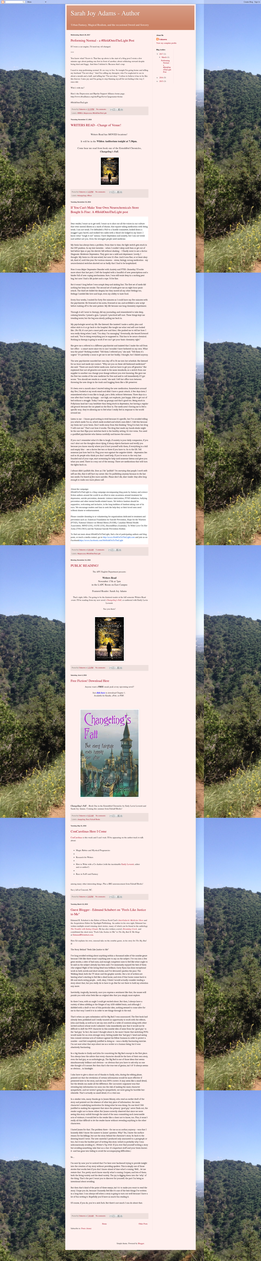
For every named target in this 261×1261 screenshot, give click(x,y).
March (164, 57)
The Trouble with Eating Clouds (84, 928)
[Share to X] (116, 109)
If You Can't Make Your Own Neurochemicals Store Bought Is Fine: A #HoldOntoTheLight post (105, 209)
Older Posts (143, 1223)
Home (104, 1223)
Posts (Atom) (86, 1228)
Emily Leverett (127, 864)
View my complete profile (166, 43)
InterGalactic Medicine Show (131, 920)
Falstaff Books (95, 819)
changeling (81, 819)
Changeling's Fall (113, 600)
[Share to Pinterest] (121, 109)
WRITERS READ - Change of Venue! (96, 125)
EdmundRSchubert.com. (83, 934)
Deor (87, 819)
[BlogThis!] (114, 109)
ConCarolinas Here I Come (89, 831)
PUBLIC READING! (85, 565)
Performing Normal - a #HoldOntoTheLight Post (102, 40)
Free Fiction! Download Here (90, 680)
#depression (88, 113)
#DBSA (80, 113)
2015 (161, 81)
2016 (161, 77)
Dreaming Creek (130, 928)
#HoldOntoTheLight (100, 113)
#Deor (89, 195)
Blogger (141, 1243)
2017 (161, 54)
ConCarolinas (76, 837)
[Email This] (111, 109)
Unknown (163, 39)
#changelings (82, 195)
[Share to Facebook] (119, 109)
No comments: (101, 109)
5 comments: (100, 550)
